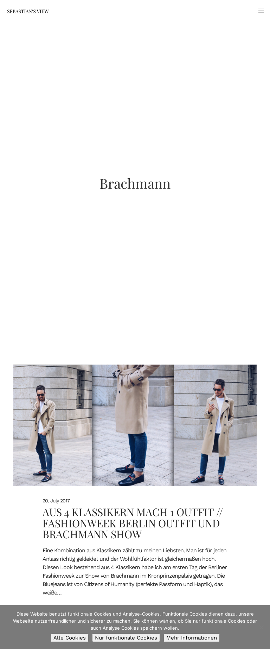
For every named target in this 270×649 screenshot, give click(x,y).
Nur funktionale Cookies (126, 638)
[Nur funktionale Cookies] (261, 627)
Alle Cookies (69, 638)
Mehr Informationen (191, 638)
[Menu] (258, 10)
